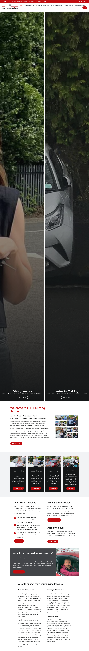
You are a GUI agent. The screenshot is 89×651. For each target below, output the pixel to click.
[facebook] (77, 1)
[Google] (84, 1)
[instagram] (81, 1)
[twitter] (79, 1)
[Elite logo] (10, 4)
